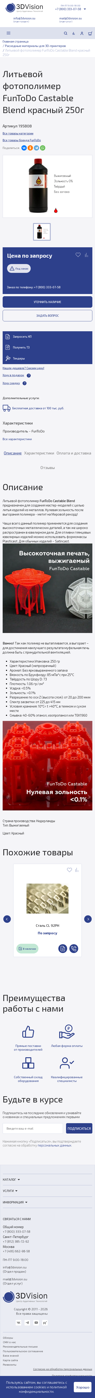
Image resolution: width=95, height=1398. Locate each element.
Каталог (9, 1179)
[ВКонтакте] (24, 148)
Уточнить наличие (47, 302)
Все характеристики (17, 439)
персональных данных (54, 1145)
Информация (13, 1202)
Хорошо (82, 1387)
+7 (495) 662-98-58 (16, 1251)
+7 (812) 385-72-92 (16, 1241)
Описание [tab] (13, 452)
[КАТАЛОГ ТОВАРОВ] (9, 33)
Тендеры (19, 358)
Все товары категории (18, 133)
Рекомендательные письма (20, 1346)
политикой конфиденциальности (43, 1389)
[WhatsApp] (42, 148)
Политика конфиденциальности (72, 1375)
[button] (7, 919)
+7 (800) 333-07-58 (68, 9)
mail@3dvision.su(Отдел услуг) (15, 1281)
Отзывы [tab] (47, 467)
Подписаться (79, 1128)
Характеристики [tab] (39, 452)
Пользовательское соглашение (23, 1351)
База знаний (11, 1355)
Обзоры (8, 1337)
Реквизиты (9, 1364)
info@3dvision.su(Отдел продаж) (15, 1269)
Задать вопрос (47, 315)
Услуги (8, 1191)
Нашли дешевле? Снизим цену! (23, 368)
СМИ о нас (9, 1342)
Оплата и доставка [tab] (74, 452)
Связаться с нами (17, 1219)
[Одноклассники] (30, 148)
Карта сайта (10, 1360)
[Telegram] (36, 148)
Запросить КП (22, 336)
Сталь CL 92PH (47, 925)
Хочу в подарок (13, 375)
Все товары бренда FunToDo (22, 140)
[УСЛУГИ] (18, 33)
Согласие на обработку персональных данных (62, 1368)
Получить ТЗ (21, 347)
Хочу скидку (11, 383)
